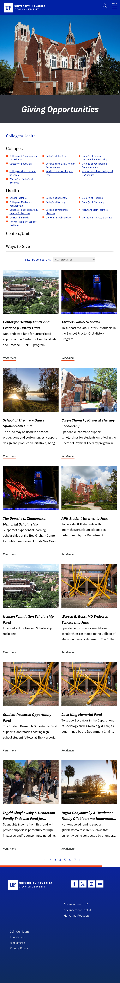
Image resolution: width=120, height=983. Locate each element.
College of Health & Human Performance (60, 165)
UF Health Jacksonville (58, 217)
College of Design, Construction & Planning (94, 158)
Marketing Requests (77, 915)
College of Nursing (56, 202)
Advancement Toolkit (77, 910)
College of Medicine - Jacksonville (21, 204)
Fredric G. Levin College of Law (59, 173)
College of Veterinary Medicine (57, 211)
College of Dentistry (56, 197)
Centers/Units (18, 233)
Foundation (17, 937)
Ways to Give (18, 246)
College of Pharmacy (93, 202)
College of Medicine (92, 197)
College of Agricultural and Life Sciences (24, 158)
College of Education (21, 163)
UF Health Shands (19, 217)
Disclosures (17, 943)
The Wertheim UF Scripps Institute (23, 223)
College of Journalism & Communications (95, 165)
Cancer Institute (18, 197)
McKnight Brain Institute (95, 209)
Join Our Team (19, 931)
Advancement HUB (76, 904)
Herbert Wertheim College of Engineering (97, 173)
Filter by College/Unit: (38, 259)
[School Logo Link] (32, 885)
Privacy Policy (19, 948)
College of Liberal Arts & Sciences (23, 173)
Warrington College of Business (21, 181)
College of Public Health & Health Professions (24, 211)
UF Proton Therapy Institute (97, 217)
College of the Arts (56, 156)
